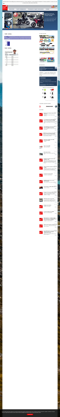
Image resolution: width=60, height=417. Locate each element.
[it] (54, 7)
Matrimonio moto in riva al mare (49, 198)
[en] (55, 6)
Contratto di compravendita (48, 173)
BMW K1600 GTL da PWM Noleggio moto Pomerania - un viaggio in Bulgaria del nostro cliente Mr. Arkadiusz (50, 219)
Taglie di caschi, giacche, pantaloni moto (50, 224)
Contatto (47, 9)
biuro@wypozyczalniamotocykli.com (17, 1)
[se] (56, 6)
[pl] (52, 6)
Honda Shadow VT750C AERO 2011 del (50, 186)
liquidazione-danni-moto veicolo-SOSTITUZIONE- (49, 180)
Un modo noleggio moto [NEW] (49, 211)
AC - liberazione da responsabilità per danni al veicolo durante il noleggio (50, 120)
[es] (53, 7)
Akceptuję (30, 414)
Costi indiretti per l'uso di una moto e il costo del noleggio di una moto (50, 127)
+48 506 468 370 (6, 1)
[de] (53, 6)
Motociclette (11, 9)
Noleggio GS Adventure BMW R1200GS (50, 192)
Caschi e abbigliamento (21, 9)
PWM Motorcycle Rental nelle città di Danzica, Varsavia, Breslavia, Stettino (49, 133)
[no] (52, 7)
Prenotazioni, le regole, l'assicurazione (36, 9)
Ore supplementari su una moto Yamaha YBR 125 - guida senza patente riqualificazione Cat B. (50, 232)
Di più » (56, 116)
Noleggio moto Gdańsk (47, 205)
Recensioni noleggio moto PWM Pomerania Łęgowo (49, 140)
